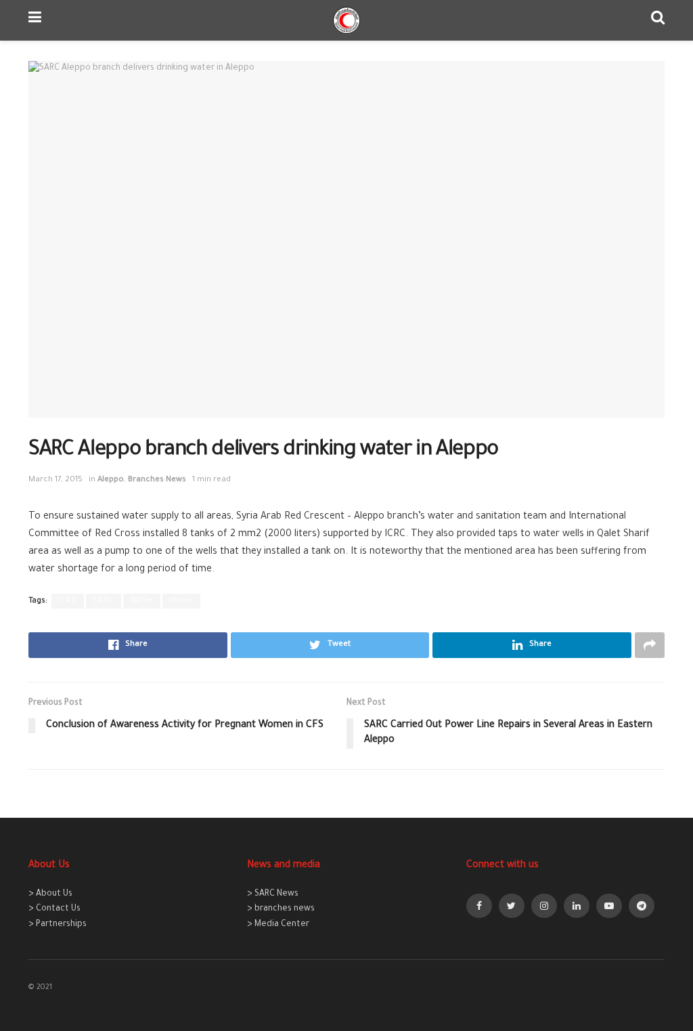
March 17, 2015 (55, 480)
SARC (103, 601)
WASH (142, 601)
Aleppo (110, 480)
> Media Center (278, 924)
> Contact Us (54, 909)
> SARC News (272, 894)
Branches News (157, 480)
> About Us (50, 894)
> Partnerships (57, 924)
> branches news (281, 909)
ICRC (67, 601)
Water (181, 601)
